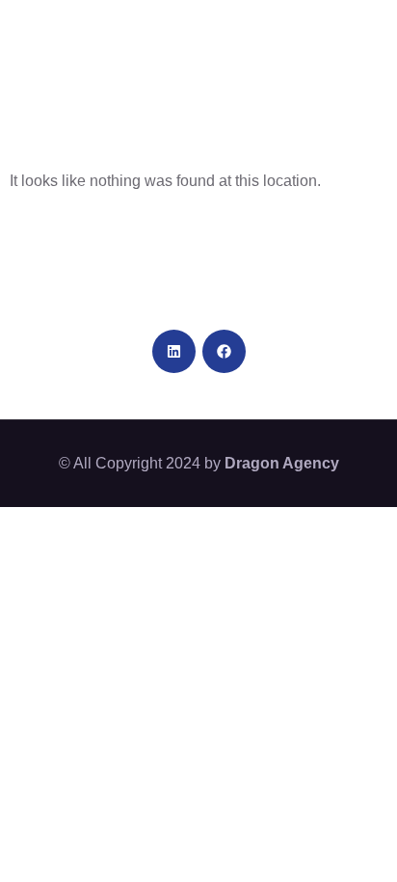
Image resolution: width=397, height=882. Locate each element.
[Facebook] (224, 351)
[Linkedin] (174, 351)
